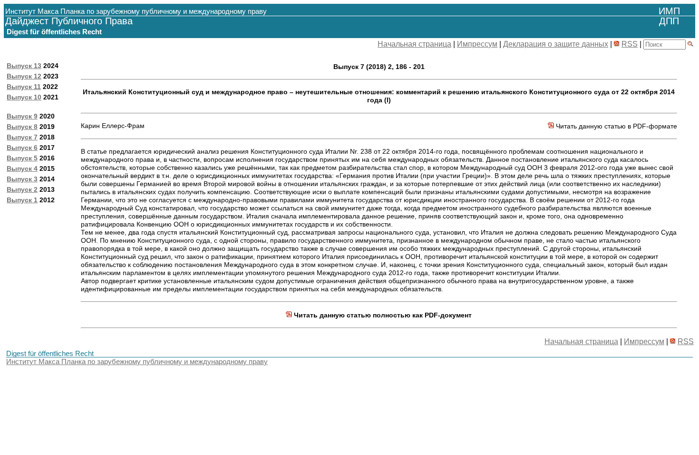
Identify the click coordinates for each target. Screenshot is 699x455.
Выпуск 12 (24, 76)
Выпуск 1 (22, 200)
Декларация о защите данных (555, 44)
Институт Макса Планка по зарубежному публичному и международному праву (137, 361)
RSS (629, 44)
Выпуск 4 (22, 168)
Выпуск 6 (22, 147)
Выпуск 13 (24, 65)
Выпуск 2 (22, 189)
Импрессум (477, 44)
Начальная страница (414, 44)
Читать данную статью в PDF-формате (615, 126)
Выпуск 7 (22, 137)
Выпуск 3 (22, 179)
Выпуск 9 (22, 116)
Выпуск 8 (22, 126)
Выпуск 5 (22, 158)
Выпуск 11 (24, 86)
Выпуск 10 (24, 97)
